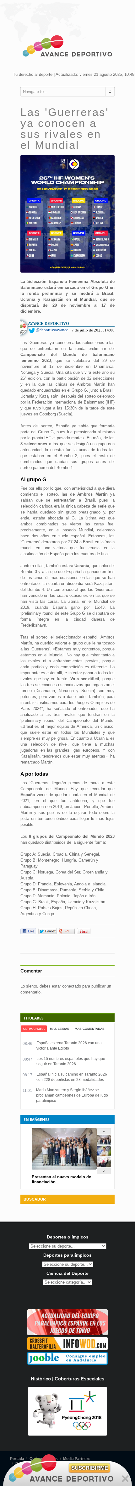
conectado (71, 986)
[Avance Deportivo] (67, 47)
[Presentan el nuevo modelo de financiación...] (104, 1144)
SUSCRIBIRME (89, 1468)
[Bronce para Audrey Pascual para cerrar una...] (104, 1166)
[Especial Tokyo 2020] (67, 1334)
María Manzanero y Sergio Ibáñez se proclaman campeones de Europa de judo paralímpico (72, 1095)
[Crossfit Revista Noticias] (67, 1348)
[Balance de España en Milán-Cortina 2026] (104, 1155)
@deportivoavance (52, 329)
